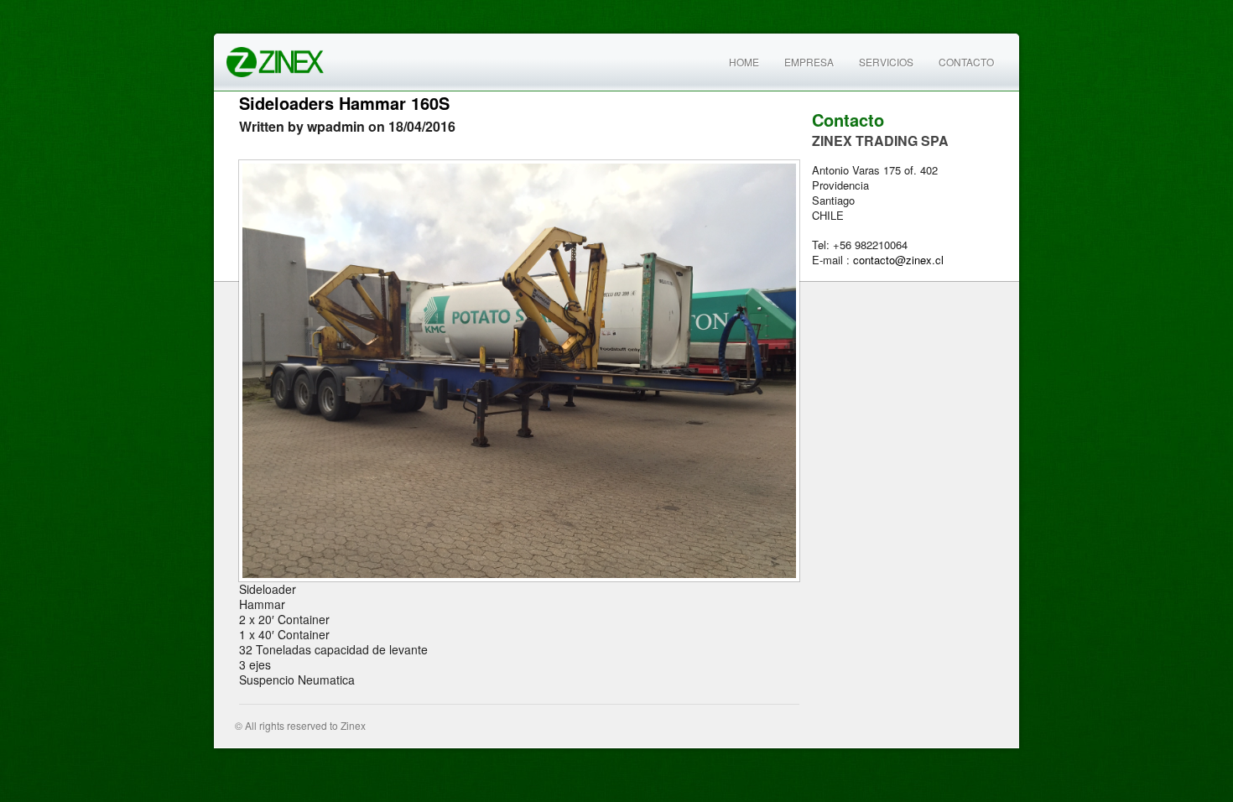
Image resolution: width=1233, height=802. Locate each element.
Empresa (809, 62)
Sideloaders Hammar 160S (344, 103)
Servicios (886, 62)
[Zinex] (275, 60)
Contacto (966, 62)
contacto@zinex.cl (898, 260)
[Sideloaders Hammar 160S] (519, 371)
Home (744, 62)
